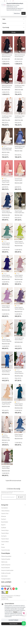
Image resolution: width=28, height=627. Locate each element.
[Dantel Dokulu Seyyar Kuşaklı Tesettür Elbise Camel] (20, 168)
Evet (23, 13)
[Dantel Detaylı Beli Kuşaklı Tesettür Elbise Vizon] (7, 392)
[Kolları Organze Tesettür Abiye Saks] (7, 263)
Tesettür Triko (4, 513)
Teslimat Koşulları (5, 559)
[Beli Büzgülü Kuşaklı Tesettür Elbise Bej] (7, 136)
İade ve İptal (4, 576)
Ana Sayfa (3, 536)
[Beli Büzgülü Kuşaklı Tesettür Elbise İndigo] (20, 136)
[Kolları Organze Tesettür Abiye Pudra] (20, 263)
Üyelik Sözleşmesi (5, 564)
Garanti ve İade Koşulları (7, 570)
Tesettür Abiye (5, 533)
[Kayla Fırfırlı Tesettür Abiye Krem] (7, 424)
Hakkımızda (4, 562)
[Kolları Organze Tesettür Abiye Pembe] (7, 295)
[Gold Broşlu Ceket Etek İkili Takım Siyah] (20, 106)
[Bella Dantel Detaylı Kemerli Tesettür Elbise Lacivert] (7, 44)
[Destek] (24, 613)
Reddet (15, 612)
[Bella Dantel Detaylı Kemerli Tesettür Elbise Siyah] (7, 75)
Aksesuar (3, 516)
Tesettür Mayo (5, 530)
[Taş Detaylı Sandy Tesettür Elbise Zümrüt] (20, 328)
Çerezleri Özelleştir (13, 620)
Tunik (2, 544)
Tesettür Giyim (5, 538)
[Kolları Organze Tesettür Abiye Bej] (7, 328)
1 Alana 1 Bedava (5, 510)
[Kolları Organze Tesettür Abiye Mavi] (7, 200)
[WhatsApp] (24, 623)
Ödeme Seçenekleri (6, 556)
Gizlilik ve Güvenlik (5, 573)
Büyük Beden (4, 522)
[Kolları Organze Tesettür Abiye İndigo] (20, 424)
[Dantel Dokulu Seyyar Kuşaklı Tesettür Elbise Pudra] (7, 168)
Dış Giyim (3, 519)
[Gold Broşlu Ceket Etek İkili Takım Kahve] (7, 106)
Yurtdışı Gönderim (5, 578)
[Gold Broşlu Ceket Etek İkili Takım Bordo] (20, 75)
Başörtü (3, 524)
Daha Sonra (17, 13)
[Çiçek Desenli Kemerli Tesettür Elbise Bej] (20, 360)
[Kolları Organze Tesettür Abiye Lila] (20, 295)
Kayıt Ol (21, 497)
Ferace (3, 547)
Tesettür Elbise (5, 541)
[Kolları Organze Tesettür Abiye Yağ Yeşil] (20, 231)
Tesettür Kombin (5, 550)
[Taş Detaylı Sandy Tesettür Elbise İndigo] (7, 360)
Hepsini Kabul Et (13, 623)
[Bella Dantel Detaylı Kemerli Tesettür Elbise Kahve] (20, 44)
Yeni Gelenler (4, 508)
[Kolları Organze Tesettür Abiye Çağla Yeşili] (7, 231)
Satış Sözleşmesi (5, 567)
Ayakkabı (3, 527)
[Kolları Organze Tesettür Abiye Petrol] (20, 392)
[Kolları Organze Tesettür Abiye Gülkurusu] (7, 456)
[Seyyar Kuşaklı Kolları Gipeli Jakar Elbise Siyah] (20, 200)
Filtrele (13, 32)
